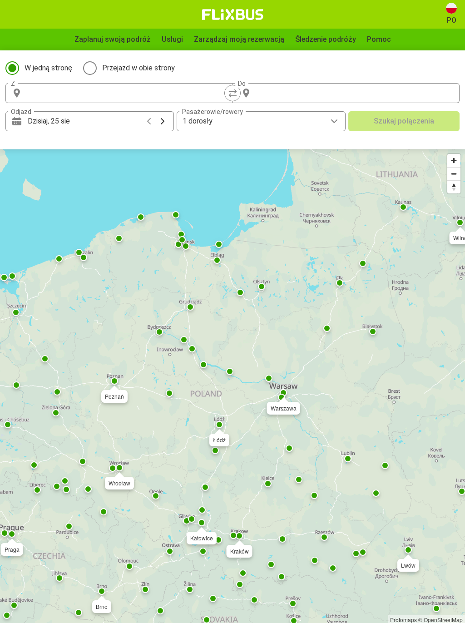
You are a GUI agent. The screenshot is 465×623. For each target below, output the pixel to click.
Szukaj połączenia (404, 121)
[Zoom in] (453, 160)
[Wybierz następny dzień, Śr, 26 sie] (162, 121)
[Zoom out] (453, 173)
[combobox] (127, 93)
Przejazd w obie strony (138, 68)
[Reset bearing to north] (453, 186)
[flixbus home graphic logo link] (232, 14)
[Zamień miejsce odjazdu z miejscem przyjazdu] (232, 93)
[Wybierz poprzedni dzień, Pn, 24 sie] (148, 121)
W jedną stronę (48, 68)
